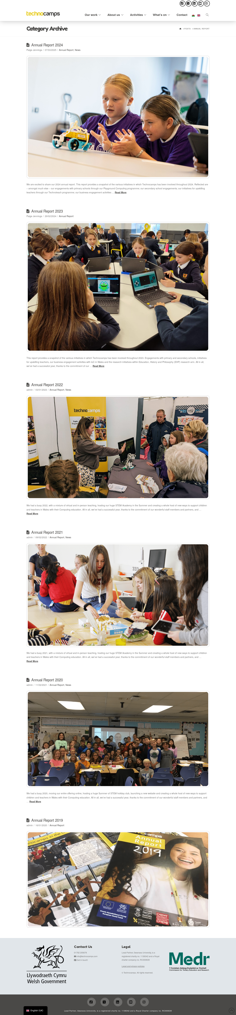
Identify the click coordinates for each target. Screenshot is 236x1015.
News (77, 49)
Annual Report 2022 (47, 384)
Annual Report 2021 (47, 532)
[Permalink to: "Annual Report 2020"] (118, 739)
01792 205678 (80, 952)
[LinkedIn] (194, 3)
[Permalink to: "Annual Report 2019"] (118, 879)
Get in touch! (82, 960)
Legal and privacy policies (133, 966)
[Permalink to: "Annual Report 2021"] (118, 595)
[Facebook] (182, 3)
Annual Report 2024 (47, 44)
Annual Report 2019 (47, 820)
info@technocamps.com (86, 956)
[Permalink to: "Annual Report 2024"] (118, 117)
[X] (188, 3)
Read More (121, 192)
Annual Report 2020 (47, 679)
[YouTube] (200, 3)
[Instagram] (207, 3)
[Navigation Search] (205, 14)
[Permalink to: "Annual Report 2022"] (118, 447)
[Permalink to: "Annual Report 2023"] (118, 287)
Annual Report (66, 49)
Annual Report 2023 (47, 211)
